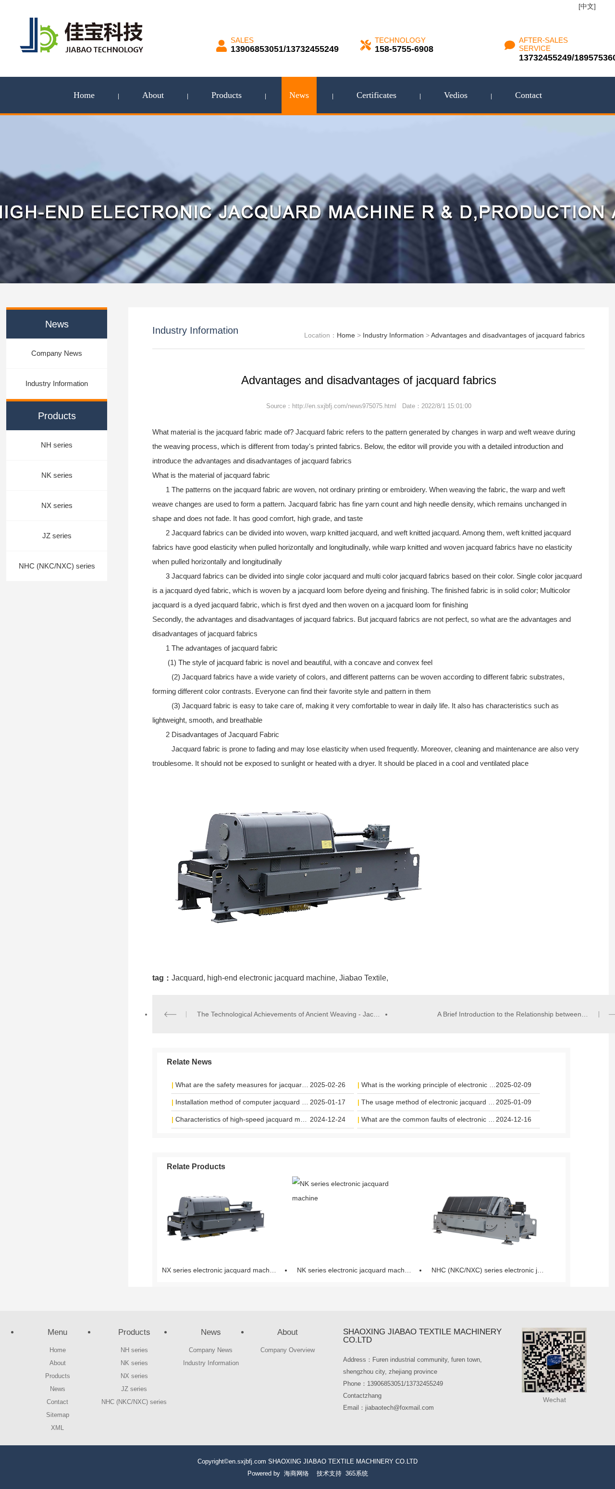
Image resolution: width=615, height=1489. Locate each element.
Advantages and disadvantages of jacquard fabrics (508, 335)
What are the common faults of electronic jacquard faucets (428, 1119)
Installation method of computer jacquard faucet (242, 1102)
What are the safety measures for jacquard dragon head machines (242, 1085)
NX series (57, 505)
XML (57, 1427)
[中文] (587, 6)
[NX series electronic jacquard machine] (214, 1217)
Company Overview (287, 1350)
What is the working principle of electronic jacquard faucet (428, 1085)
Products (226, 95)
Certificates (376, 95)
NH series (57, 445)
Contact (528, 95)
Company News (56, 353)
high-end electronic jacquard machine (270, 978)
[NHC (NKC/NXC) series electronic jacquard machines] (484, 1217)
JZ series (57, 536)
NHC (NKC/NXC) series (57, 566)
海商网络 (296, 1473)
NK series (57, 475)
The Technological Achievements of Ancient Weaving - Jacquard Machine (289, 1014)
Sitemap (57, 1414)
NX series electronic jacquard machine (220, 1270)
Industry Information (56, 383)
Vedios (455, 95)
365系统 (356, 1473)
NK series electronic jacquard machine (355, 1270)
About (153, 95)
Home (84, 95)
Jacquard (187, 978)
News (299, 95)
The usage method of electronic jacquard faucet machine (428, 1102)
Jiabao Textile (361, 978)
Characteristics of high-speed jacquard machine (242, 1119)
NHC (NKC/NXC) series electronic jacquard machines (491, 1270)
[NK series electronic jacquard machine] (349, 1217)
